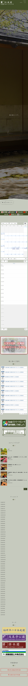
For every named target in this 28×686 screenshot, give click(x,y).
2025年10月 (3, 515)
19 (15, 247)
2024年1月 (3, 553)
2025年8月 (3, 519)
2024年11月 (3, 534)
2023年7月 (3, 566)
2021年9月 (3, 606)
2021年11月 (3, 602)
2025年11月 (3, 512)
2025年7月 (3, 521)
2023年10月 (3, 559)
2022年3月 (3, 593)
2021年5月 (3, 612)
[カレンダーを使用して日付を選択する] (9, 223)
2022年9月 (3, 582)
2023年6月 (3, 568)
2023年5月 (3, 570)
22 (26, 247)
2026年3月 (3, 506)
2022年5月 (3, 589)
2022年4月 (3, 591)
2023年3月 (3, 572)
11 (11, 241)
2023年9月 (3, 561)
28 (22, 254)
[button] (26, 259)
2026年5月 (3, 504)
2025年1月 (3, 529)
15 (26, 241)
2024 (3, 223)
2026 (15, 223)
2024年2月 (3, 551)
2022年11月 (3, 578)
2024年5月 (3, 546)
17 (7, 248)
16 (3, 245)
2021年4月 (3, 614)
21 (22, 248)
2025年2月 (3, 527)
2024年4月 (3, 549)
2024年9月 (3, 538)
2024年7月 (3, 542)
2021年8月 (3, 608)
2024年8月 (3, 540)
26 (15, 254)
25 (11, 254)
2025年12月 (3, 510)
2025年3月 (3, 525)
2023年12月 (3, 555)
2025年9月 (3, 517)
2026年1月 (3, 508)
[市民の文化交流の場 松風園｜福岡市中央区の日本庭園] (8, 3)
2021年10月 (3, 604)
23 (3, 251)
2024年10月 (3, 536)
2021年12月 (3, 599)
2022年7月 (3, 585)
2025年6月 (3, 523)
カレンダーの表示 (23, 413)
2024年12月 (3, 532)
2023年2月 (3, 574)
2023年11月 (3, 557)
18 (11, 248)
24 (7, 254)
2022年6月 (3, 587)
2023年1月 (3, 576)
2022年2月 (3, 595)
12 (15, 241)
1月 (6, 223)
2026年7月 (3, 502)
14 (22, 241)
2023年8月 (3, 563)
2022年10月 (3, 580)
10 (7, 241)
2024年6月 (3, 544)
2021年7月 (3, 610)
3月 (12, 223)
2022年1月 (3, 597)
